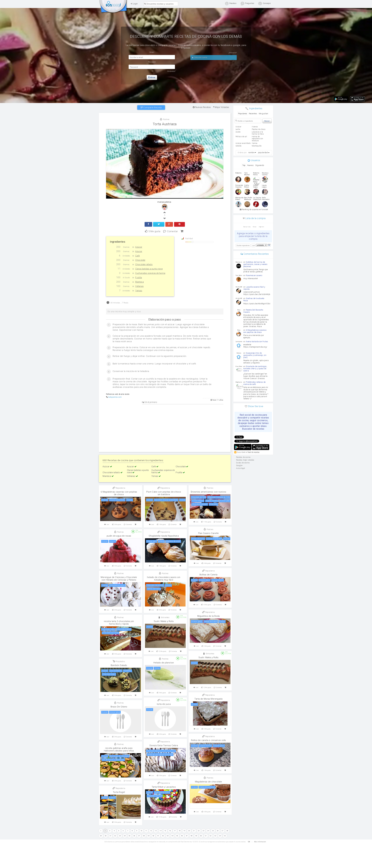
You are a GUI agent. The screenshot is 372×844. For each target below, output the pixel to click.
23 (203, 831)
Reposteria (120, 488)
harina (254, 143)
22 (199, 831)
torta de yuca (164, 704)
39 (149, 836)
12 (151, 831)
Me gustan (263, 113)
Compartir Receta (152, 107)
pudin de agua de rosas (119, 536)
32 (115, 836)
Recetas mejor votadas (245, 460)
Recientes (253, 113)
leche (238, 129)
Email (254, 227)
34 (125, 836)
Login (135, 4)
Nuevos (250, 165)
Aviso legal (240, 468)
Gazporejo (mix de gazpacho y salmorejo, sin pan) (254, 355)
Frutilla (179, 472)
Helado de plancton (163, 662)
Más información (260, 842)
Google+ (239, 465)
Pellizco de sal (241, 137)
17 (175, 831)
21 (194, 831)
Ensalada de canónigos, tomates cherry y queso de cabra (255, 368)
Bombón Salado (119, 665)
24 (208, 831)
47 (187, 836)
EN (114, 9)
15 (165, 831)
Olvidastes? (171, 71)
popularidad (263, 153)
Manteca (107, 476)
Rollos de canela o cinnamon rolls (208, 740)
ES (112, 9)
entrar (151, 77)
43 (168, 836)
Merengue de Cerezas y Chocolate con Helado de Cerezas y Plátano (119, 578)
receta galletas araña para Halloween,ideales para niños (119, 749)
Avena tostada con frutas (257, 341)
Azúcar (106, 466)
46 (182, 836)
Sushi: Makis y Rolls (164, 621)
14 (160, 831)
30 (106, 836)
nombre (251, 153)
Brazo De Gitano (119, 706)
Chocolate (181, 466)
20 (189, 831)
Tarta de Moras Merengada (208, 699)
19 (184, 831)
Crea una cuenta (200, 58)
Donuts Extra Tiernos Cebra (164, 745)
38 (144, 836)
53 (215, 836)
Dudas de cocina (243, 463)
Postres (165, 119)
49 (196, 836)
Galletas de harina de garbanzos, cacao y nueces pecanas (255, 264)
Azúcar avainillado (243, 143)
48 (191, 836)
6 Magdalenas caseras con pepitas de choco (119, 493)
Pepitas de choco (258, 129)
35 (129, 836)
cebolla (239, 146)
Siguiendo (259, 165)
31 (110, 836)
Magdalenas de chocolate (208, 781)
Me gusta (154, 231)
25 (213, 831)
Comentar (172, 231)
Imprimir (261, 227)
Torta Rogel (119, 792)
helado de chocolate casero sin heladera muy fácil (163, 578)
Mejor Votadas (221, 107)
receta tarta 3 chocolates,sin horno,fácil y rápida (119, 622)
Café (153, 466)
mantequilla (256, 146)
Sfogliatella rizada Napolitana (164, 536)
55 (225, 836)
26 (218, 831)
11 (146, 831)
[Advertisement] (165, 427)
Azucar (130, 466)
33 (120, 836)
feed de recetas (254, 452)
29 (101, 836)
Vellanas (131, 476)
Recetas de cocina (113, 7)
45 (177, 836)
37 (139, 836)
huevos (255, 127)
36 (134, 836)
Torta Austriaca (165, 124)
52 (211, 836)
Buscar (267, 121)
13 (156, 831)
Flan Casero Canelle (208, 533)
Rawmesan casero (254, 275)
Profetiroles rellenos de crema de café (254, 383)
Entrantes (164, 617)
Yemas (155, 476)
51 (206, 836)
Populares (242, 113)
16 (170, 831)
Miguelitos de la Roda (208, 616)
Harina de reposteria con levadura (257, 139)
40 (153, 836)
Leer (108, 524)
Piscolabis (120, 661)
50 (201, 836)
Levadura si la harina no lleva (258, 133)
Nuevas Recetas (203, 107)
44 (172, 836)
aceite (238, 132)
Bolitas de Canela (209, 574)
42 (163, 836)
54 (220, 836)
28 (227, 831)
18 (180, 831)
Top (243, 165)
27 (222, 831)
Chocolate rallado (111, 472)
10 (141, 831)
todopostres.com (115, 397)
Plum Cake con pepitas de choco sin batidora (163, 493)
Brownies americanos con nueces (208, 492)
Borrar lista (247, 227)
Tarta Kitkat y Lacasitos (164, 787)
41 (158, 836)
